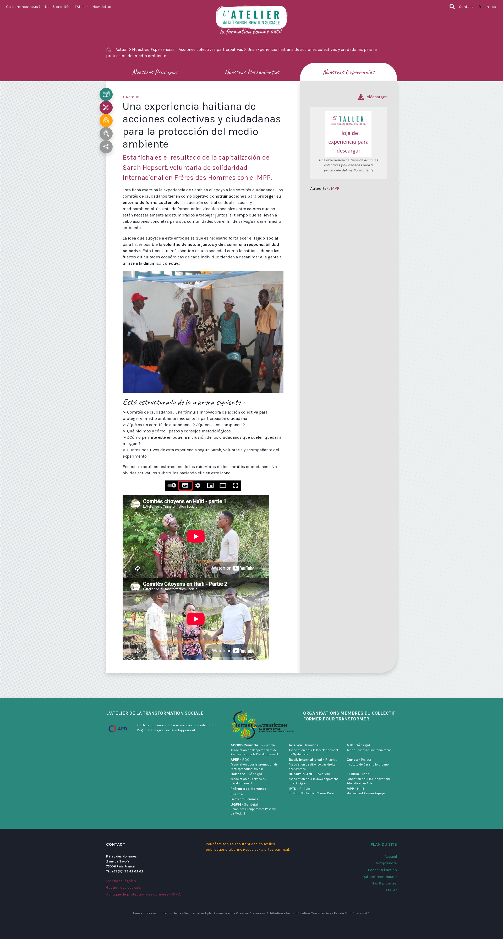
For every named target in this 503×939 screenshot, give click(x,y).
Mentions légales (121, 881)
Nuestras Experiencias (153, 49)
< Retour (131, 96)
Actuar (122, 49)
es (494, 6)
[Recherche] (452, 6)
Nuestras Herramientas (251, 72)
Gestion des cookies (123, 887)
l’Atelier (81, 6)
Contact (466, 6)
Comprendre (386, 863)
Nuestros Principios (154, 72)
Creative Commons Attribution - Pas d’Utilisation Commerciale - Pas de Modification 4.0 (303, 913)
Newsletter (102, 6)
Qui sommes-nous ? (23, 6)
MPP (335, 188)
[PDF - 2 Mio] (348, 133)
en (486, 6)
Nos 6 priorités (57, 6)
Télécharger (375, 96)
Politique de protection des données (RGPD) (144, 894)
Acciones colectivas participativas (211, 49)
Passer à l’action (382, 870)
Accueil (391, 856)
